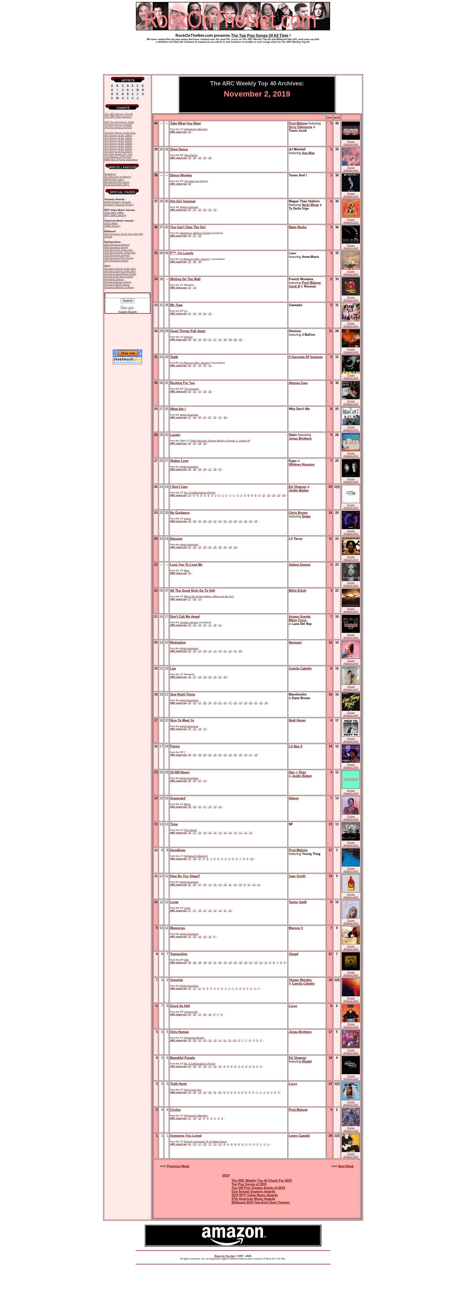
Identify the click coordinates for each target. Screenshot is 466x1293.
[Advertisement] (233, 57)
